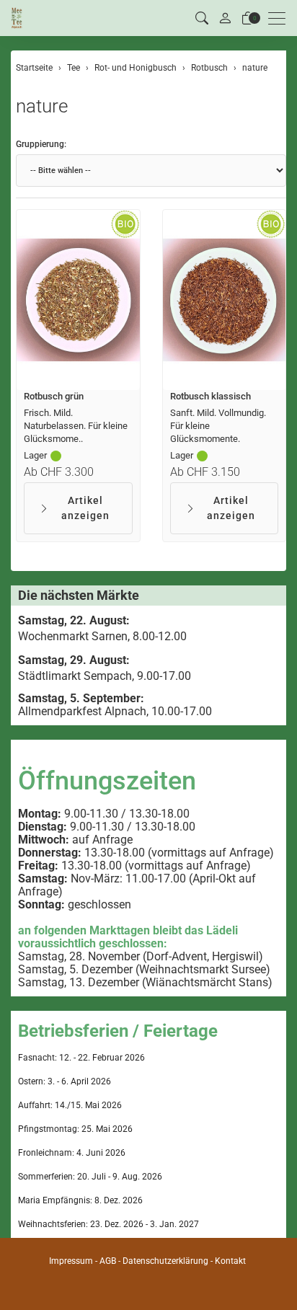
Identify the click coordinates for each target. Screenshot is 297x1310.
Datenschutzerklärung (165, 1261)
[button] (202, 18)
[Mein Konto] (225, 18)
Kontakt (230, 1261)
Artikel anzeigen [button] (85, 508)
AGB (107, 1261)
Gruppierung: (41, 144)
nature (42, 106)
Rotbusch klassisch (210, 396)
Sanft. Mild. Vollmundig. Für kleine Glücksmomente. (218, 425)
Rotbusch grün (54, 396)
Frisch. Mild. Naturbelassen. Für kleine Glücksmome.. (76, 425)
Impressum (71, 1261)
